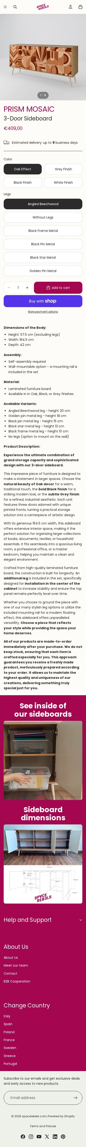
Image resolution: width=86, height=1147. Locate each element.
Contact (10, 973)
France (9, 1040)
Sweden (10, 1047)
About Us (11, 957)
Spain (8, 1024)
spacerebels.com (34, 1116)
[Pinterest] (63, 1136)
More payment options (43, 312)
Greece (10, 1056)
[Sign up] (75, 1097)
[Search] (15, 7)
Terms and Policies (43, 1126)
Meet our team (16, 965)
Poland (9, 1032)
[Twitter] (47, 1136)
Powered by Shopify (61, 1116)
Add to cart (61, 287)
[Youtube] (39, 1136)
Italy (7, 1016)
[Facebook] (23, 1136)
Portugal (10, 1063)
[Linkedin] (55, 1136)
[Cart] (80, 7)
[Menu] (5, 7)
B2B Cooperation (17, 981)
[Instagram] (31, 1136)
